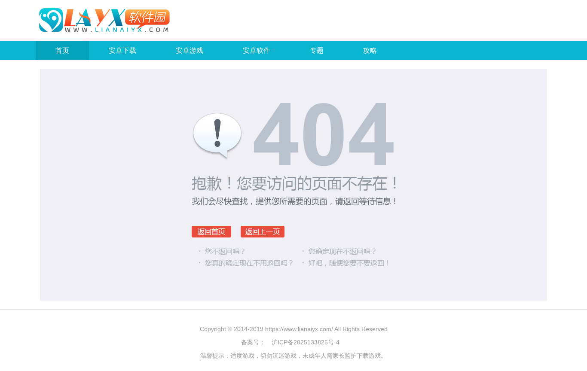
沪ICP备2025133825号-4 (305, 342)
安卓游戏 (189, 50)
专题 (317, 50)
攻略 (370, 50)
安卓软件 (256, 50)
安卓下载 (122, 50)
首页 (62, 50)
